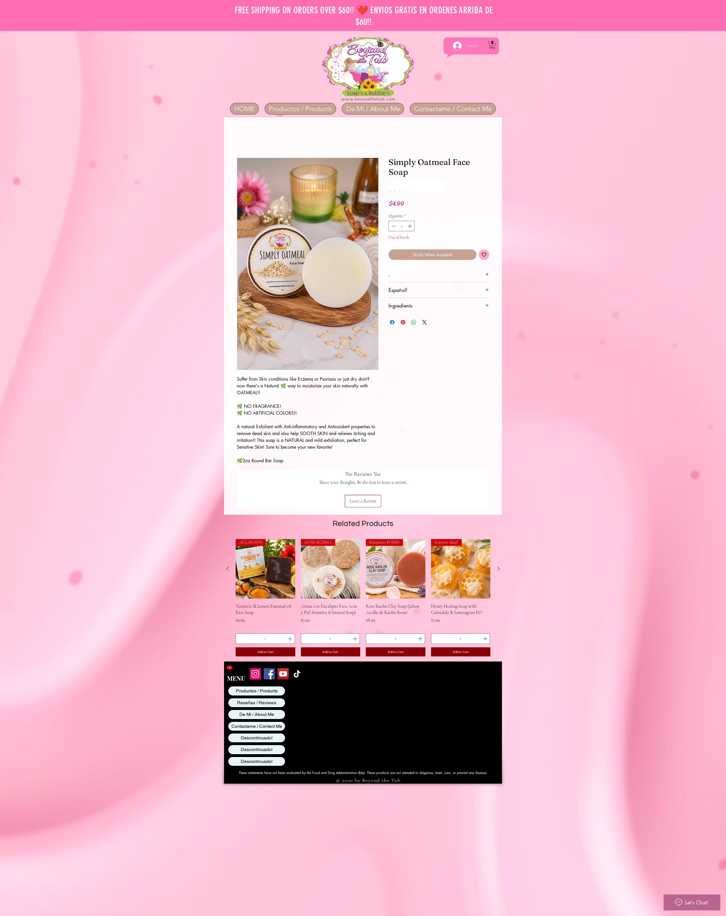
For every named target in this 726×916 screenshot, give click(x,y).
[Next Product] (498, 531)
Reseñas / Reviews (256, 666)
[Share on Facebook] (392, 310)
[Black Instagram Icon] (239, 630)
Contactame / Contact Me (256, 689)
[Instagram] (255, 637)
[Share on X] (424, 310)
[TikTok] (297, 637)
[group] (363, 561)
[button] (492, 45)
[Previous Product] (227, 531)
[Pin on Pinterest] (403, 310)
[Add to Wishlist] (484, 243)
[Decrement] (392, 214)
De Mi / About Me (256, 677)
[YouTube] (229, 630)
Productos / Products (257, 654)
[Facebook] (269, 637)
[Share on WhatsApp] (413, 310)
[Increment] (410, 214)
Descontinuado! (257, 701)
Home (242, 138)
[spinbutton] (401, 214)
